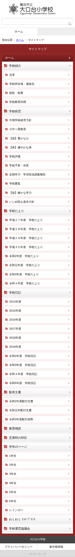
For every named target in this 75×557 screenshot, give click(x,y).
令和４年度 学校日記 (23, 374)
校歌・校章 (16, 92)
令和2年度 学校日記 (22, 355)
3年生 (12, 473)
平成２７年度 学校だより (26, 220)
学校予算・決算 (19, 165)
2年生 (12, 464)
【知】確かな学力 (20, 192)
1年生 (12, 455)
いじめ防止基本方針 (21, 201)
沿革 (12, 74)
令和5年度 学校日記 (22, 383)
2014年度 (15, 301)
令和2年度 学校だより (24, 256)
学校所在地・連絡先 (21, 83)
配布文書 (15, 392)
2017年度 (15, 328)
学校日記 (15, 292)
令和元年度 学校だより (24, 265)
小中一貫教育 (17, 129)
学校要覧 (14, 183)
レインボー (16, 510)
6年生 (12, 501)
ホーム (19, 31)
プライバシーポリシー (19, 546)
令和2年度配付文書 (21, 401)
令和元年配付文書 (20, 410)
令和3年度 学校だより (24, 274)
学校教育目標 (17, 101)
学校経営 (15, 111)
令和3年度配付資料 (21, 419)
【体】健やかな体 (20, 147)
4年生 (12, 483)
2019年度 (15, 346)
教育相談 (15, 428)
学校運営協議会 (19, 528)
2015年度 (15, 310)
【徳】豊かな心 (19, 138)
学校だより (16, 211)
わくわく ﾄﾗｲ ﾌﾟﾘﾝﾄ (22, 519)
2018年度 (15, 337)
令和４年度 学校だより (24, 283)
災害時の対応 (18, 437)
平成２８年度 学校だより (26, 229)
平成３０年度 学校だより (26, 247)
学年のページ (18, 446)
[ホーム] (37, 9)
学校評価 (14, 156)
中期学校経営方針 (20, 120)
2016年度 (15, 319)
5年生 (12, 492)
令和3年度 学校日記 (22, 365)
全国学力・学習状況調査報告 (27, 174)
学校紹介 (15, 65)
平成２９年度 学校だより (26, 238)
